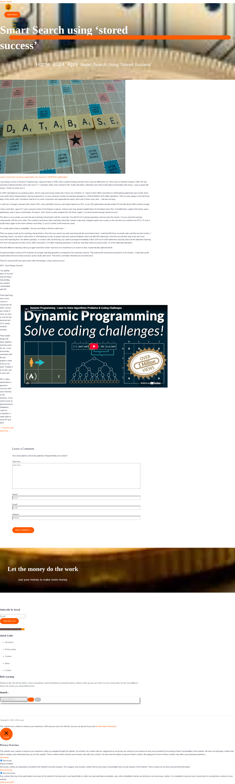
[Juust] (8, 10)
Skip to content (6, 1)
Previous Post (7, 428)
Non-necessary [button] (6, 770)
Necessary (7, 761)
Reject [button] (104, 726)
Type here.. (16, 462)
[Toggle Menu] (120, 37)
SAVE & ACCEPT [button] (7, 782)
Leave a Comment (7, 177)
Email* (15, 504)
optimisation (29, 177)
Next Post (5, 431)
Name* (15, 494)
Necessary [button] (4, 757)
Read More (111, 726)
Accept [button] (98, 726)
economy (20, 177)
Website (15, 514)
